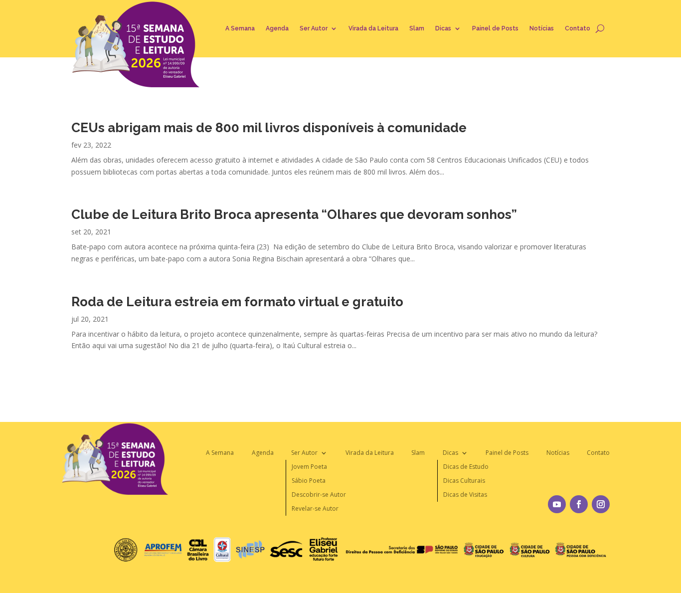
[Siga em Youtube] (557, 504)
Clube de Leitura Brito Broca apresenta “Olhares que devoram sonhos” (294, 214)
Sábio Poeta (309, 480)
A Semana (240, 28)
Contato (577, 28)
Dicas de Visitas (465, 494)
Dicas (443, 28)
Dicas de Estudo (466, 466)
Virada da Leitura (373, 28)
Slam (416, 28)
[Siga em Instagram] (601, 504)
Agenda (277, 28)
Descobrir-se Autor (319, 494)
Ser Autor (314, 28)
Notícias (541, 28)
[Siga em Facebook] (579, 504)
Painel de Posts (495, 28)
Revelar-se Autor (315, 508)
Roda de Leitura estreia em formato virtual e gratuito (237, 301)
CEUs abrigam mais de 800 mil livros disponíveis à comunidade (269, 127)
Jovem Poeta (309, 466)
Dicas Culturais (464, 480)
